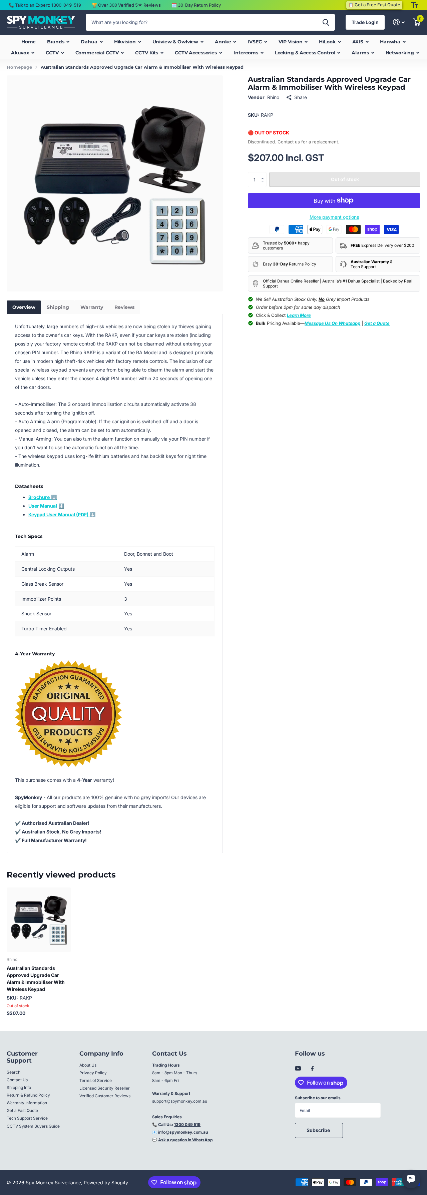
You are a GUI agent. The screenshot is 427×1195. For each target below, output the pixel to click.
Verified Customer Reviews (104, 1095)
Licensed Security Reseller (104, 1088)
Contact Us (17, 1079)
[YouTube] (298, 1069)
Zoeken (326, 22)
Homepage (19, 67)
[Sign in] (399, 22)
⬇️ (42, 497)
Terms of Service (95, 1080)
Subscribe (319, 1130)
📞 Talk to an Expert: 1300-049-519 (45, 5)
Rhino (273, 97)
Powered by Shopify (106, 1182)
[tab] (24, 307)
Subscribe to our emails (318, 1097)
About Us (87, 1065)
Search (13, 1072)
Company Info (101, 1053)
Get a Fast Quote (22, 1110)
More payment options (334, 217)
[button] (264, 174)
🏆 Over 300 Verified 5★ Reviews (126, 5)
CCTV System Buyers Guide (33, 1126)
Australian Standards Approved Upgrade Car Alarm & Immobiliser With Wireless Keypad (36, 978)
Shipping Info (19, 1087)
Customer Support (22, 1057)
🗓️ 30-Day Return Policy (196, 5)
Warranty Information (27, 1102)
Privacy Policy (93, 1072)
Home (28, 42)
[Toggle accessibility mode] (414, 5)
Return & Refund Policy (28, 1095)
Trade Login (365, 22)
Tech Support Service (27, 1118)
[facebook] (312, 1069)
